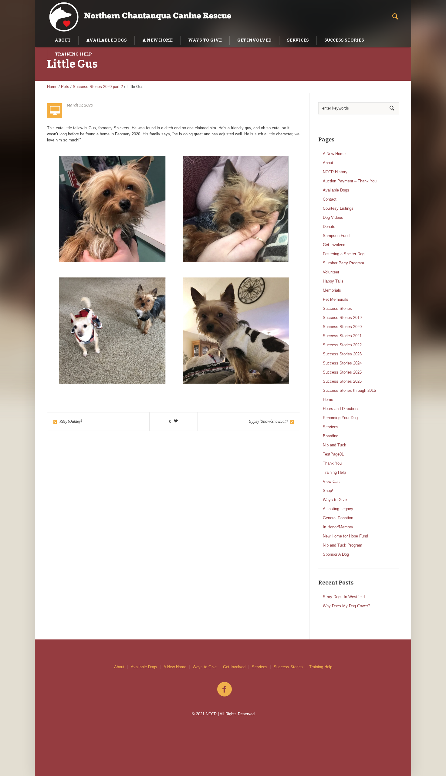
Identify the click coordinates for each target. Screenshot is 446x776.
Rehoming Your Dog (340, 417)
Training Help (334, 472)
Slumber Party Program (343, 263)
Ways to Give (335, 499)
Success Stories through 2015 (349, 390)
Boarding (330, 436)
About (328, 163)
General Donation (338, 518)
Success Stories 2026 (342, 381)
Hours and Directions (341, 408)
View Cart (331, 481)
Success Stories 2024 (342, 363)
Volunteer (331, 272)
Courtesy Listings (338, 208)
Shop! (328, 490)
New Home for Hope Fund (345, 536)
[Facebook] (224, 689)
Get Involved (334, 244)
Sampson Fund (336, 235)
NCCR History (335, 172)
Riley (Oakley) (70, 421)
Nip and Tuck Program (342, 545)
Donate (329, 226)
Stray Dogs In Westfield (344, 597)
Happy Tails (333, 281)
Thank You (332, 463)
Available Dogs (336, 190)
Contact (329, 199)
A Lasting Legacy (338, 509)
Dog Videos (333, 217)
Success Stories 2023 (342, 354)
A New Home (334, 153)
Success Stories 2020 (342, 326)
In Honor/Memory (338, 527)
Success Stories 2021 (342, 336)
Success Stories (337, 308)
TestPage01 (333, 454)
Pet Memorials (335, 299)
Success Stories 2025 (342, 372)
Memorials (332, 290)
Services (330, 427)
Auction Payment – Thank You (350, 181)
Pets (65, 86)
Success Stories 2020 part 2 (98, 86)
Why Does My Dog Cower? (346, 606)
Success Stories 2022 (342, 345)
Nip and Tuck (334, 445)
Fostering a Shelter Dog (343, 254)
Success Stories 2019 (342, 317)
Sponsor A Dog (336, 554)
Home (52, 86)
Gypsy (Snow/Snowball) (268, 421)
